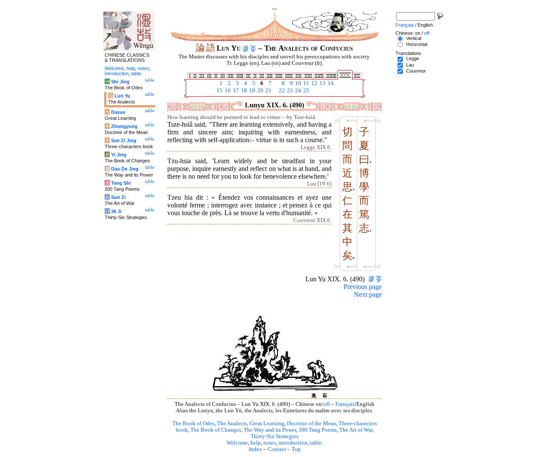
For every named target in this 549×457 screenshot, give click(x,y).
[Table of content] (253, 48)
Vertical (413, 38)
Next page (368, 294)
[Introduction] (245, 48)
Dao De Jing (125, 168)
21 (267, 91)
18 (243, 91)
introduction (293, 443)
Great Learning (267, 423)
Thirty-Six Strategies (274, 436)
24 (297, 91)
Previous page (363, 286)
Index (255, 449)
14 (330, 83)
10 (297, 83)
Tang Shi (121, 183)
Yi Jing (119, 154)
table (316, 443)
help (255, 443)
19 (251, 91)
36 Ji (116, 211)
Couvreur (416, 70)
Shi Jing (120, 81)
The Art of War (355, 430)
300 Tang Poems (318, 430)
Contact (277, 449)
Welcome (237, 443)
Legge (412, 58)
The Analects (232, 423)
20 (259, 91)
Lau (410, 64)
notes (269, 443)
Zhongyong (124, 126)
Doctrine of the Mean (311, 423)
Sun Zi (118, 197)
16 (227, 91)
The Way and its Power (270, 430)
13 (322, 83)
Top (296, 449)
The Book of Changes (215, 430)
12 (313, 83)
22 (281, 91)
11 (305, 83)
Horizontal (416, 44)
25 (305, 91)
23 (289, 91)
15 (219, 91)
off (326, 404)
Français (345, 404)
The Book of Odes (193, 423)
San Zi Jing (123, 140)
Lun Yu (122, 95)
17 (235, 91)
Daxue (118, 112)
